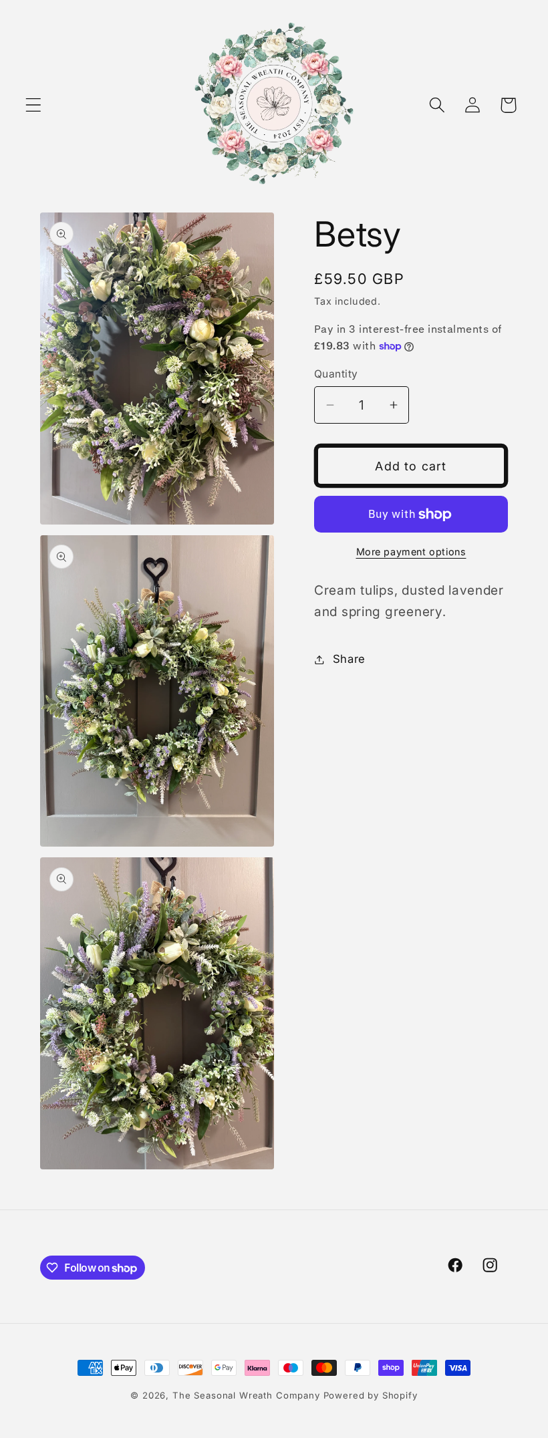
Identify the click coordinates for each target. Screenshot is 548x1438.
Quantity (336, 374)
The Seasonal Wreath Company (246, 1395)
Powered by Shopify (370, 1395)
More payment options (411, 551)
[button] (33, 105)
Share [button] (349, 659)
